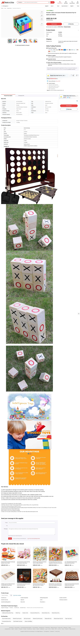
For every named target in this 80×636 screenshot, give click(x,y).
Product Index (60, 627)
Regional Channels (54, 627)
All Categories (5, 6)
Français (24, 628)
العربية (46, 628)
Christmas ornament (63, 599)
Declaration (52, 631)
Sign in (77, 3)
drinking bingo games (44, 597)
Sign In (48, 90)
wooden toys (3, 597)
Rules (78, 6)
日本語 (53, 628)
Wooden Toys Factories (17, 618)
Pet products (42, 601)
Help (58, 6)
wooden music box (4, 599)
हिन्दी (55, 628)
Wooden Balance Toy (45, 612)
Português (20, 628)
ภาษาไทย (59, 628)
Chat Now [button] (72, 24)
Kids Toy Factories (27, 618)
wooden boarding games (5, 601)
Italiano (34, 628)
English (12, 628)
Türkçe (63, 628)
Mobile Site (65, 627)
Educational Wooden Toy (17, 8)
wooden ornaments (63, 597)
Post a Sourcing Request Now (34, 538)
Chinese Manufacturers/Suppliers (26, 627)
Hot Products (11, 627)
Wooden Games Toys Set (58, 618)
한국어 (49, 628)
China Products (17, 627)
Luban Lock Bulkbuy (28, 621)
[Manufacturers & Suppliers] (7, 2)
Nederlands (42, 628)
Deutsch (38, 628)
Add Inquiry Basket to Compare (23, 45)
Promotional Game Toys (6, 621)
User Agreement (46, 631)
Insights (69, 627)
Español (16, 628)
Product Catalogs (17, 595)
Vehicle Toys (18, 612)
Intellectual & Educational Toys (7, 612)
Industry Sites (47, 627)
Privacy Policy (57, 631)
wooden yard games (24, 597)
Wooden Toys (9, 8)
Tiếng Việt (66, 628)
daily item (22, 599)
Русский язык (29, 628)
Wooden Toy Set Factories (37, 618)
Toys (5, 8)
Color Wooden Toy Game (17, 621)
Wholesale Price (41, 627)
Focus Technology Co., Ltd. (32, 631)
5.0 (64, 97)
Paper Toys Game (68, 618)
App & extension (64, 6)
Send (10, 538)
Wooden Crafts (25, 612)
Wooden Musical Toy (55, 612)
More (2, 623)
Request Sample (67, 26)
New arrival (23, 601)
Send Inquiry (54, 24)
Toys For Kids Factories (6, 618)
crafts (41, 599)
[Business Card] (77, 100)
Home (2, 8)
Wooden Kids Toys (48, 618)
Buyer (52, 6)
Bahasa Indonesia (72, 628)
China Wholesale (35, 627)
